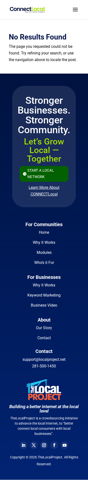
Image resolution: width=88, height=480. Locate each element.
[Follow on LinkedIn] (23, 445)
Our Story (44, 327)
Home (44, 232)
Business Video (44, 305)
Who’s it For (44, 262)
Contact (44, 338)
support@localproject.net (44, 359)
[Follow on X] (34, 445)
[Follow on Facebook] (54, 445)
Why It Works (44, 242)
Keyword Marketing (44, 295)
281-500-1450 (44, 366)
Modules (44, 252)
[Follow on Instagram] (44, 445)
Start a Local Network (40, 173)
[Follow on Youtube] (64, 445)
